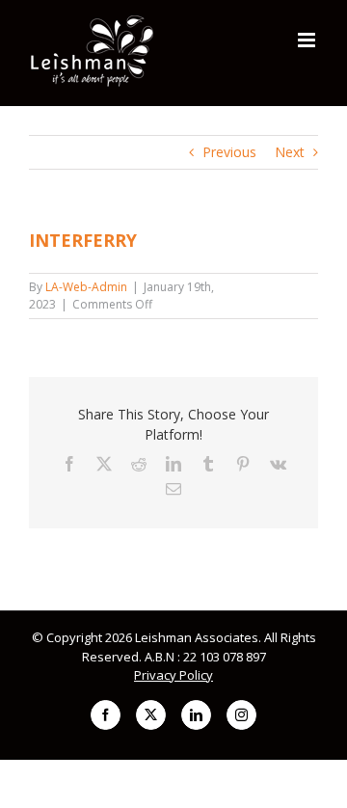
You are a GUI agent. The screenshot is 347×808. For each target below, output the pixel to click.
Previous (229, 152)
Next (290, 152)
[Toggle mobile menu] (308, 40)
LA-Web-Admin (86, 287)
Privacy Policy (173, 675)
